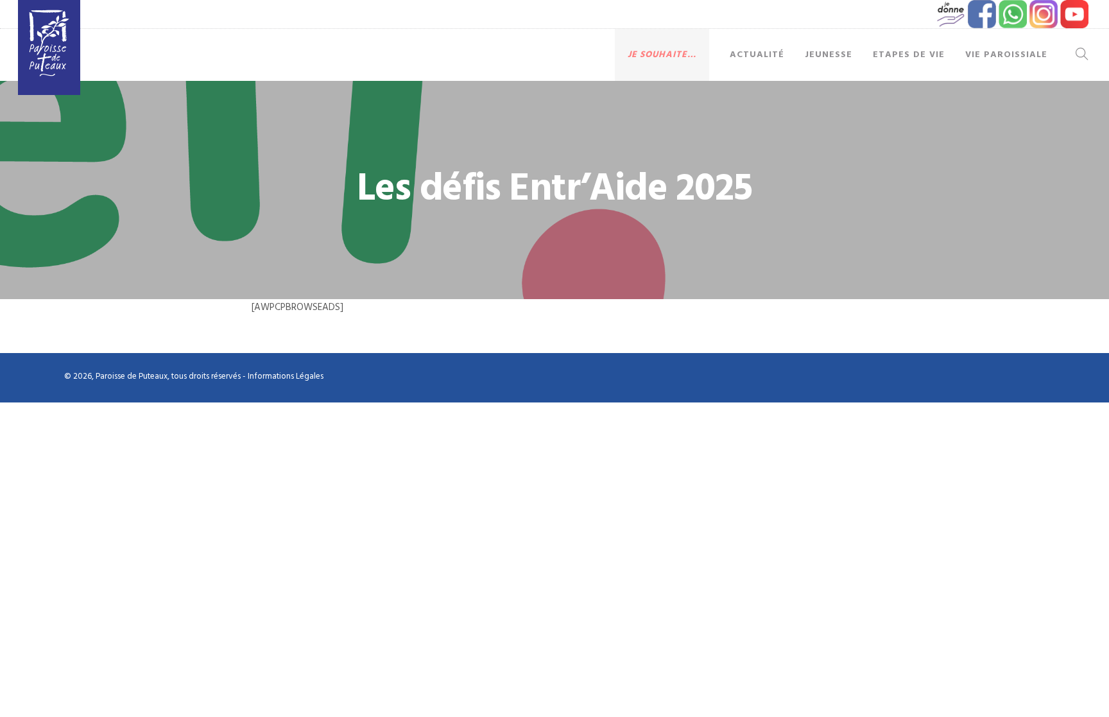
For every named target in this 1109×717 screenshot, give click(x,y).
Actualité (757, 55)
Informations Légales (285, 376)
